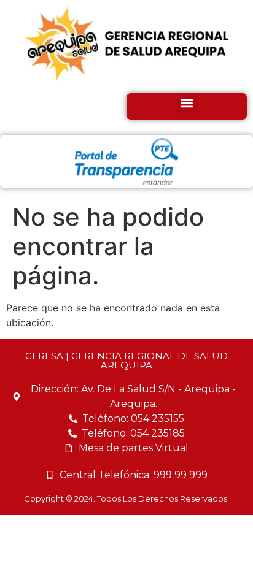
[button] (187, 103)
